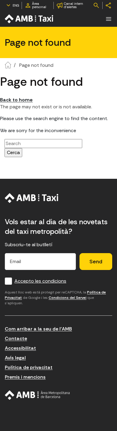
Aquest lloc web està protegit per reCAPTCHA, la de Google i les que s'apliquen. (55, 297)
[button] (108, 19)
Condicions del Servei (67, 297)
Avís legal (15, 358)
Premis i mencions (25, 377)
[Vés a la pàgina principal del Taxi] (31, 198)
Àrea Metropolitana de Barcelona (37, 395)
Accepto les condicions (40, 281)
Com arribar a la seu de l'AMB (38, 329)
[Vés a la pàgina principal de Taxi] (29, 18)
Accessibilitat (20, 348)
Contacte (16, 338)
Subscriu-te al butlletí (28, 244)
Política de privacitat (28, 367)
